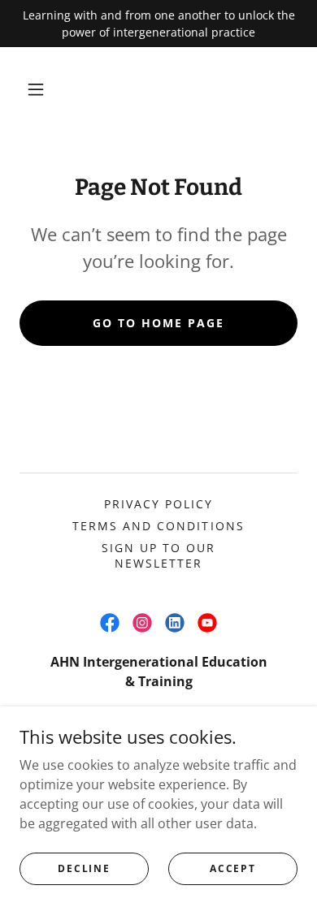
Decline (84, 868)
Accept (232, 868)
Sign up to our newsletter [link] (158, 555)
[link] (109, 623)
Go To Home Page (158, 322)
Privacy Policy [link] (158, 504)
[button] (36, 89)
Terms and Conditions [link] (158, 525)
